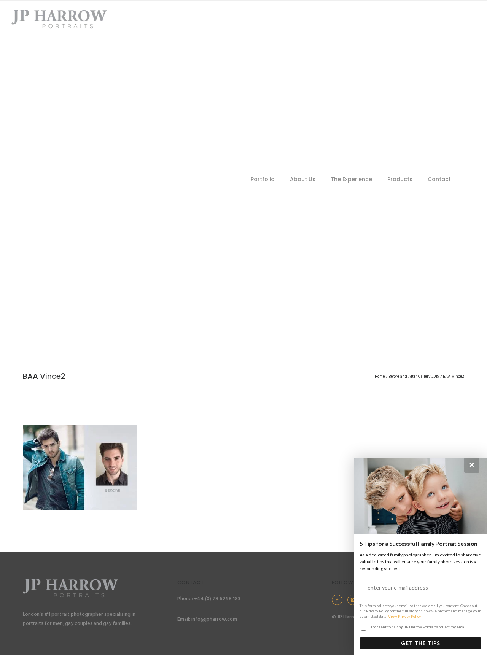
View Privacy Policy (404, 616)
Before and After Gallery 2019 (413, 376)
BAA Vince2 (453, 376)
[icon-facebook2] (339, 600)
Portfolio (263, 179)
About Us (302, 179)
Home (380, 376)
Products (399, 179)
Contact (439, 179)
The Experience (351, 179)
